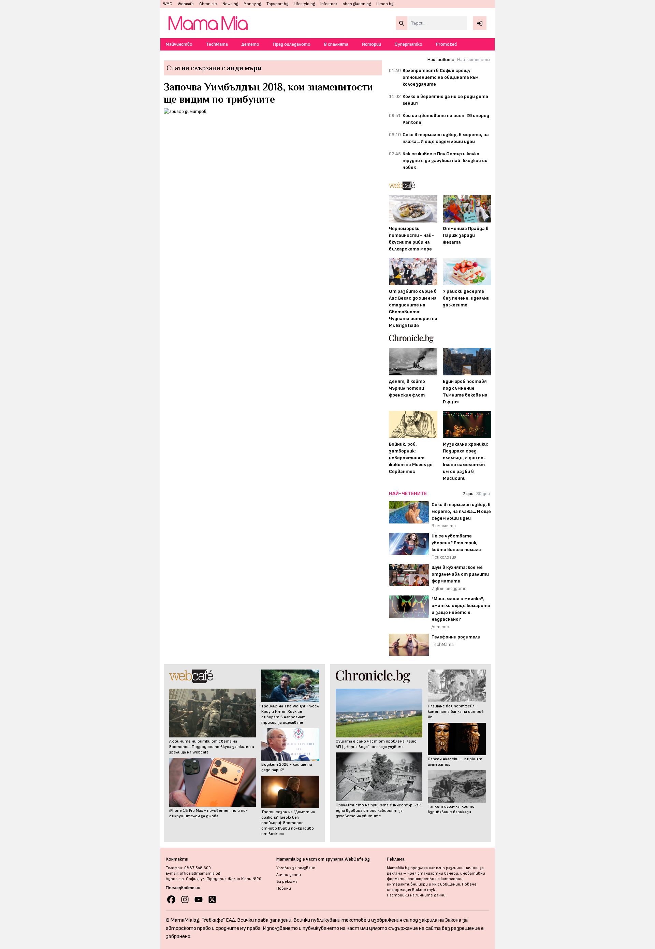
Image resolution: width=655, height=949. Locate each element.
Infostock (328, 3)
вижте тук (423, 889)
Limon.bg (384, 3)
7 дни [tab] (468, 494)
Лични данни (288, 874)
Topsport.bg (277, 3)
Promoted (446, 44)
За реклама (286, 881)
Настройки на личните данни (416, 895)
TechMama (217, 44)
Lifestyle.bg (304, 3)
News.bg (230, 3)
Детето (250, 44)
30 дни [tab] (483, 494)
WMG (167, 3)
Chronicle (208, 3)
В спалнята (336, 44)
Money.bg (252, 3)
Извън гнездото (449, 588)
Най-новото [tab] (440, 59)
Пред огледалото (291, 44)
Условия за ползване (295, 868)
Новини (283, 888)
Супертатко (408, 44)
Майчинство (179, 44)
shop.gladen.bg (357, 3)
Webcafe (186, 3)
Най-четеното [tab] (473, 59)
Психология (444, 557)
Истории (371, 44)
